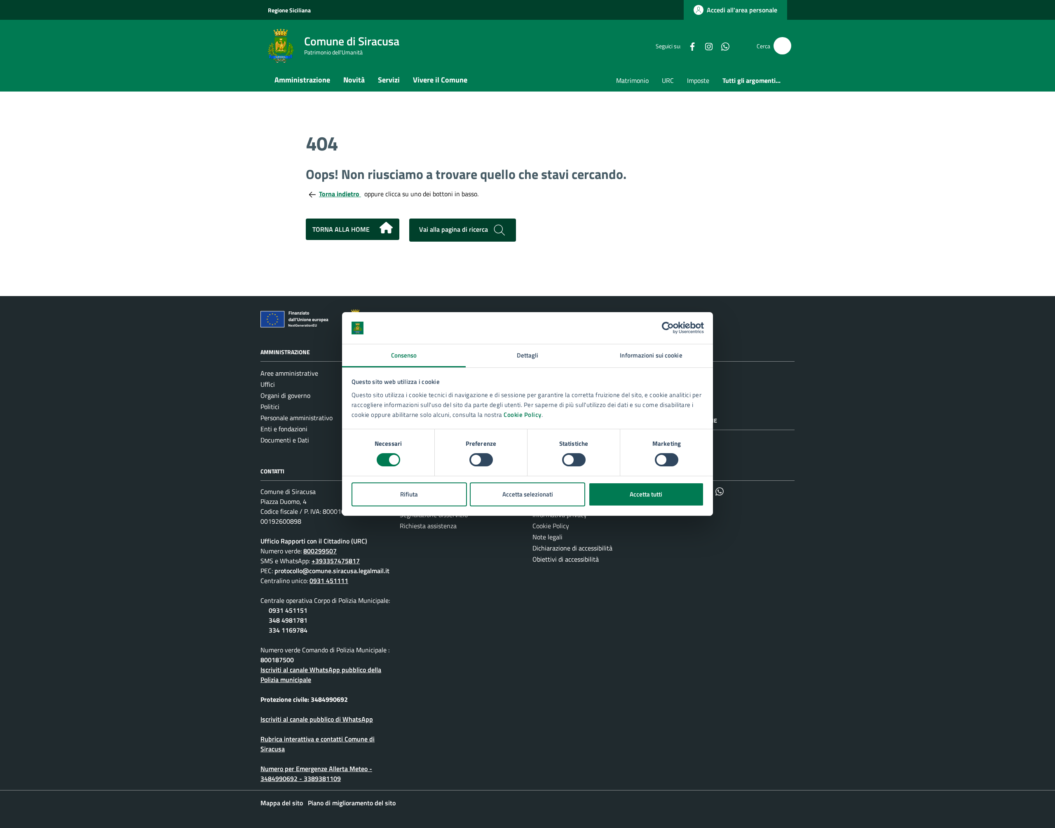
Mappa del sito (281, 803)
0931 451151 (288, 610)
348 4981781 (288, 620)
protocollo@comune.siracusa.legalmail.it (331, 571)
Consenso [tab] (404, 355)
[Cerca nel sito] (782, 46)
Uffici (267, 384)
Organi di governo (285, 395)
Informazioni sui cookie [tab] (651, 355)
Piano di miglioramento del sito (352, 803)
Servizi (389, 79)
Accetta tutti (646, 494)
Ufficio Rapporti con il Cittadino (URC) (313, 541)
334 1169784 (288, 630)
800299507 (320, 551)
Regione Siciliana (289, 10)
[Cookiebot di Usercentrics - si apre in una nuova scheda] (668, 328)
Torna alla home (341, 229)
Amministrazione (302, 79)
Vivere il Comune (440, 79)
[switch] (481, 459)
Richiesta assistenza (428, 526)
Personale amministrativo (296, 418)
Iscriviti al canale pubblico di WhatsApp (316, 719)
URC (668, 80)
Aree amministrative (289, 373)
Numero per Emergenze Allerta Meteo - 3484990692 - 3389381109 (316, 773)
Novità (354, 79)
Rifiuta (409, 494)
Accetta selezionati (527, 494)
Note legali (547, 537)
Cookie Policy (523, 414)
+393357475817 (336, 561)
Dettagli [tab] (528, 355)
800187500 (277, 660)
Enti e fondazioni (283, 429)
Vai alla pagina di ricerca (454, 229)
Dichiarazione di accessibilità (572, 548)
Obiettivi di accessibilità (565, 559)
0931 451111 (328, 581)
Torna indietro (340, 194)
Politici (269, 407)
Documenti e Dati (284, 440)
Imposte (698, 80)
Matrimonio (632, 80)
